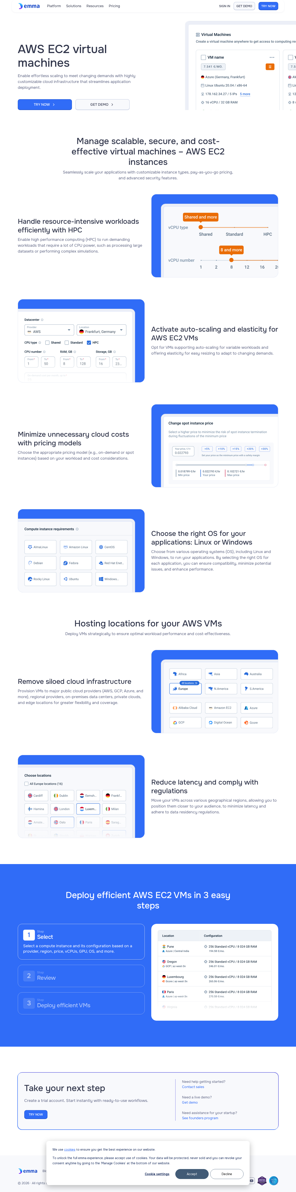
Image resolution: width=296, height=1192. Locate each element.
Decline (227, 1174)
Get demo (190, 1102)
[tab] (81, 942)
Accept (192, 1174)
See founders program (200, 1118)
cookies (69, 1149)
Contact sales (193, 1087)
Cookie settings (157, 1174)
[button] (54, 6)
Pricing (114, 6)
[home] (30, 6)
